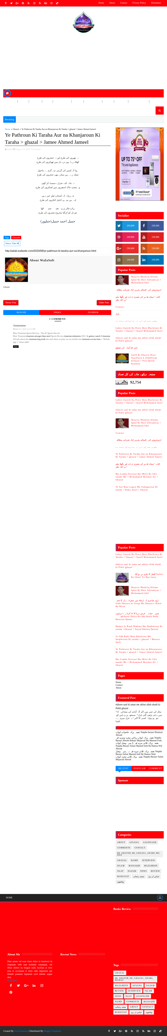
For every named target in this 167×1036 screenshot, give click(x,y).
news (143, 871)
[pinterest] (22, 3)
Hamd (108, 101)
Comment (155, 768)
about (121, 842)
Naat (47, 101)
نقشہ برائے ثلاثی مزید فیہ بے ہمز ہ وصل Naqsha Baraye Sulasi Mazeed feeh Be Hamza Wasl (139, 752)
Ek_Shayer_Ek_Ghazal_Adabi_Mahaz (138, 854)
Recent (123, 768)
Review (10, 101)
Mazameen (62, 101)
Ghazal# (16, 237)
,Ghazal (37, 149)
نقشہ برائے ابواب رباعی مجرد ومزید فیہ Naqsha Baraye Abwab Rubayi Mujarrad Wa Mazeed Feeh (139, 739)
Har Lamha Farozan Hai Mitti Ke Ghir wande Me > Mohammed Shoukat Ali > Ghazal (137, 477)
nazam (132, 871)
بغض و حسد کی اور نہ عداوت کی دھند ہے (137, 321)
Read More (12, 980)
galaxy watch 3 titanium (99, 336)
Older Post (104, 302)
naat (120, 871)
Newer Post (11, 302)
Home (101, 3)
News (23, 101)
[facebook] (5, 3)
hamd (134, 860)
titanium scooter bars (91, 339)
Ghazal (10, 109)
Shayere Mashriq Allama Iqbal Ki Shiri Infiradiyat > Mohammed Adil (146, 279)
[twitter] (11, 3)
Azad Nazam (138, 101)
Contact (123, 3)
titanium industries (72, 336)
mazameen (151, 866)
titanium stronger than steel (38, 336)
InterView (92, 101)
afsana (134, 842)
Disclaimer (156, 3)
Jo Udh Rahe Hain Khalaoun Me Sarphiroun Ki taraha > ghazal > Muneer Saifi (138, 639)
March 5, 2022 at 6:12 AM (25, 329)
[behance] (45, 3)
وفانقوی (120, 882)
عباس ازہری (153, 876)
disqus (57, 312)
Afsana (121, 101)
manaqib (134, 866)
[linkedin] (34, 985)
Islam (77, 101)
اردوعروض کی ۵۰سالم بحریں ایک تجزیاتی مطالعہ (138, 290)
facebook (93, 312)
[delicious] (57, 3)
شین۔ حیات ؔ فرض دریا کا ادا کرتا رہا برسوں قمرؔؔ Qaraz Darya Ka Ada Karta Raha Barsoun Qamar (137, 616)
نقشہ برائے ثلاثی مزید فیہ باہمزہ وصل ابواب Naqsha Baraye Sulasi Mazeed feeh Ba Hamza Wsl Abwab (139, 746)
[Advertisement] (83, 61)
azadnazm (149, 842)
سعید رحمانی (138, 876)
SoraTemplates (21, 1031)
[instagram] (34, 3)
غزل (117, 314)
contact (140, 848)
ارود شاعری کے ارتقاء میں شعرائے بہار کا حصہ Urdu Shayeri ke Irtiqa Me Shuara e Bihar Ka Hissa (139, 603)
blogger (21, 312)
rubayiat (123, 876)
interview (148, 860)
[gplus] (17, 3)
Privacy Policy (139, 3)
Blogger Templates (52, 1031)
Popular (140, 768)
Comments (123, 848)
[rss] (28, 3)
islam (121, 866)
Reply (16, 346)
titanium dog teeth (37, 339)
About (112, 3)
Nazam (35, 101)
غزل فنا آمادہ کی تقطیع (126, 348)
